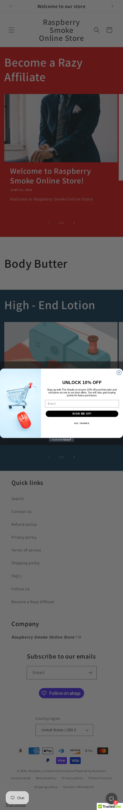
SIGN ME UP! (82, 413)
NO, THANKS (81, 423)
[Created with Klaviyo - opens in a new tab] (61, 439)
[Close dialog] (119, 372)
